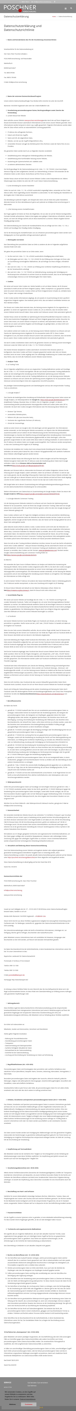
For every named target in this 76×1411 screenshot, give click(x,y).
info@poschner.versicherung (42, 2)
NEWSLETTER (8, 1387)
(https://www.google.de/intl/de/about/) (52, 400)
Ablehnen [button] (12, 1404)
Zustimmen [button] (28, 1404)
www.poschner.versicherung (33, 120)
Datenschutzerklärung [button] (27, 1399)
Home (54, 16)
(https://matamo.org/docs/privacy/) (18, 590)
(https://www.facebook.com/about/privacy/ (50, 694)
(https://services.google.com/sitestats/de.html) (21, 555)
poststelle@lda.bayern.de (17, 975)
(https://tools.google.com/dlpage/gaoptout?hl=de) (28, 466)
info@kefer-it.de (40, 916)
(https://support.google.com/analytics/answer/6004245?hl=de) (40, 494)
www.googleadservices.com (48, 550)
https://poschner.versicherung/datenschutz (21, 857)
